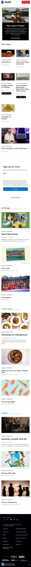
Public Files (19, 541)
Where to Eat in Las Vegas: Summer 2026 (14, 371)
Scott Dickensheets (5, 270)
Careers (5, 538)
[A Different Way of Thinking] (8, 76)
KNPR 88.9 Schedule (21, 528)
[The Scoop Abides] (15, 388)
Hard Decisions (9, 234)
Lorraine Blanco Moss (6, 374)
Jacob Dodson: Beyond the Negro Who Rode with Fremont (22, 88)
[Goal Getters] (15, 284)
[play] (3, 564)
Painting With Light (8, 473)
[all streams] (29, 564)
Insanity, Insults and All (14, 438)
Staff (4, 535)
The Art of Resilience (9, 502)
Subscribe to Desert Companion (8, 548)
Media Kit (18, 544)
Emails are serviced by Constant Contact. (20, 185)
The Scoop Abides (8, 402)
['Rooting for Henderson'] (15, 321)
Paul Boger (3, 237)
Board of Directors (20, 538)
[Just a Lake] (15, 254)
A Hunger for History (6, 118)
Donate (26, 2)
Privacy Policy (19, 524)
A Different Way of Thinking (7, 86)
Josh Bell (3, 442)
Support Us (6, 541)
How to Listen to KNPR (22, 535)
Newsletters (6, 544)
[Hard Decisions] (15, 220)
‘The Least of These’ (15, 25)
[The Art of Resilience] (15, 488)
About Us (5, 528)
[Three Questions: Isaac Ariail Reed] (15, 135)
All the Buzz (5, 62)
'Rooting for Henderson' (14, 334)
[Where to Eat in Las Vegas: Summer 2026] (15, 357)
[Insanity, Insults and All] (15, 425)
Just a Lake (5, 268)
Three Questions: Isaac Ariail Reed (14, 148)
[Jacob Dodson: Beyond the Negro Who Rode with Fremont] (22, 76)
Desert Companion (6, 60)
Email (4, 173)
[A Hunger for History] (8, 108)
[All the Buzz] (8, 53)
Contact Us (6, 532)
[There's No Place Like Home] (22, 53)
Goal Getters (6, 297)
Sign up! (15, 189)
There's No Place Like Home (22, 63)
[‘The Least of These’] (15, 15)
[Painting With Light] (15, 459)
